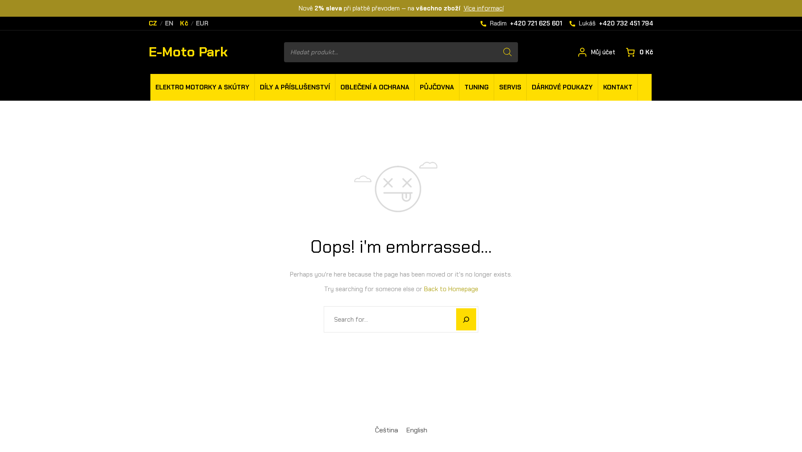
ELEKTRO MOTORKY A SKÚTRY (202, 87)
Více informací (484, 8)
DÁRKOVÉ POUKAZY (562, 87)
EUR (202, 23)
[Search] (507, 52)
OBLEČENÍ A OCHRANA (374, 87)
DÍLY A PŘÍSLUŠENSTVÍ (295, 87)
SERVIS (510, 87)
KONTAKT (617, 87)
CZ (153, 23)
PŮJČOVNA (437, 87)
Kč (184, 23)
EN (169, 23)
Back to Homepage (451, 289)
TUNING (476, 87)
